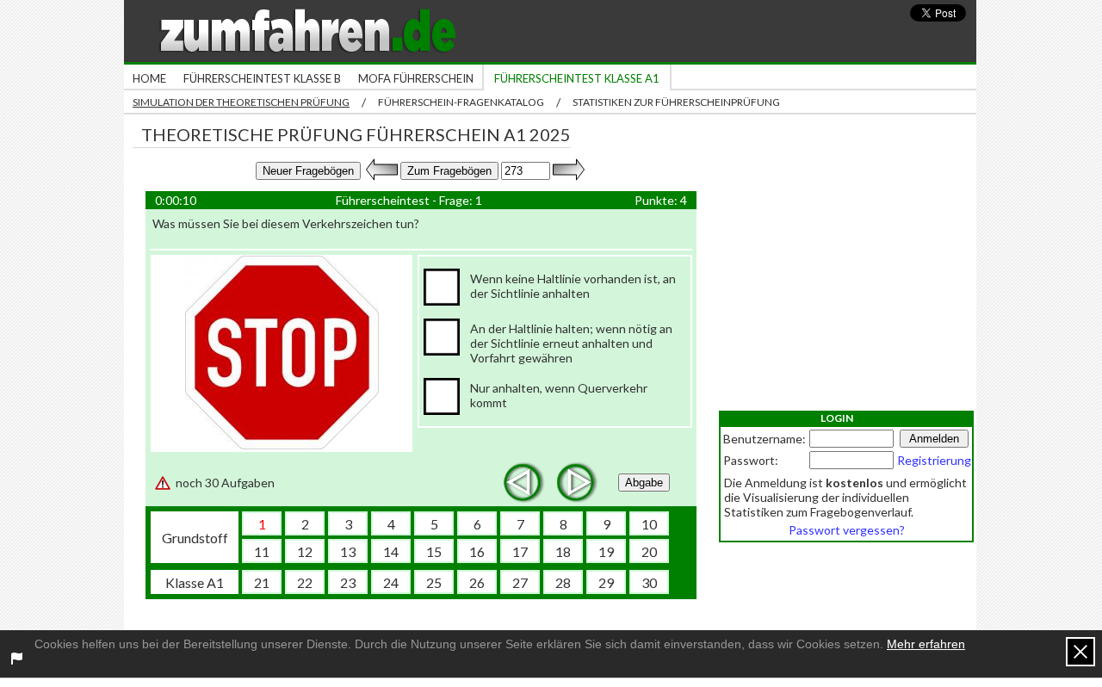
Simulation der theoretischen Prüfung (241, 102)
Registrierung (934, 460)
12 (305, 551)
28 (563, 582)
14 (391, 551)
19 (606, 551)
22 (305, 582)
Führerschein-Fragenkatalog (461, 102)
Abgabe (644, 482)
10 (649, 524)
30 (649, 582)
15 (434, 551)
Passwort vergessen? (847, 530)
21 (261, 582)
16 (477, 551)
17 (520, 551)
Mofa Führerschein (416, 78)
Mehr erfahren (926, 644)
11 (261, 551)
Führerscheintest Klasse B (262, 78)
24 (391, 582)
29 (606, 582)
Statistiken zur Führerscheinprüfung (676, 102)
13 (348, 551)
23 (348, 582)
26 (477, 582)
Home (149, 78)
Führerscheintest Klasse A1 (576, 78)
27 (520, 582)
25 (434, 582)
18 (563, 551)
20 (649, 551)
